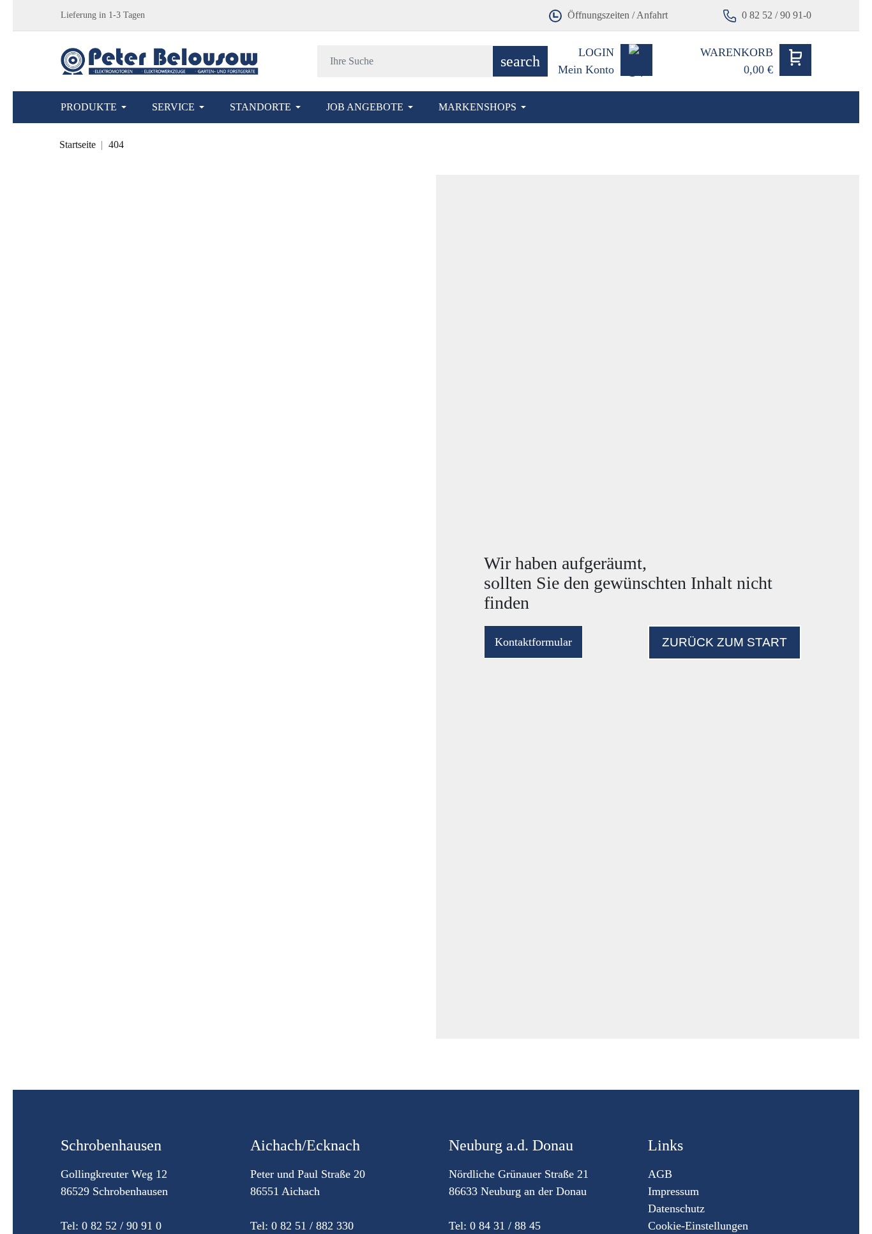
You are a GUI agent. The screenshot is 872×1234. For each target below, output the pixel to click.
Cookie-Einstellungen (698, 1225)
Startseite (77, 144)
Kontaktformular (533, 642)
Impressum (673, 1191)
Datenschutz (676, 1208)
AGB (660, 1174)
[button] (755, 61)
